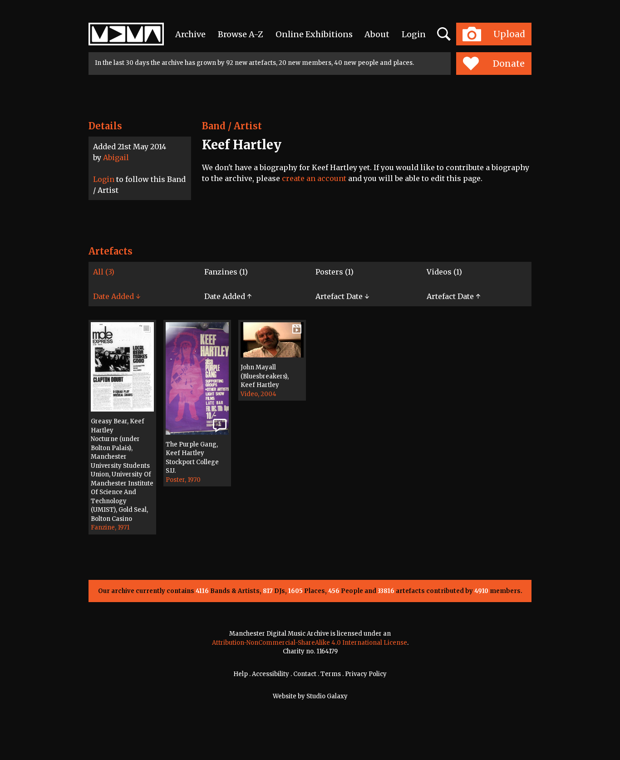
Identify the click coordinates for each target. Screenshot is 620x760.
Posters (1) (334, 271)
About (376, 34)
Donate (509, 63)
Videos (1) (444, 271)
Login (414, 34)
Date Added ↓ (116, 296)
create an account (314, 178)
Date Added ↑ (227, 296)
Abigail (116, 157)
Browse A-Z (240, 34)
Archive (190, 34)
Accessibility (270, 674)
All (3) (103, 271)
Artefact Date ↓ (342, 296)
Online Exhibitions (314, 34)
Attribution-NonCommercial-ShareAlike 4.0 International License (309, 643)
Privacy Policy (366, 674)
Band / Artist (232, 126)
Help (240, 674)
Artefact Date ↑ (453, 296)
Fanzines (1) (226, 271)
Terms (330, 674)
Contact (304, 674)
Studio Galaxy (327, 696)
